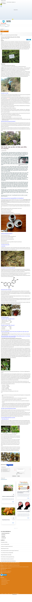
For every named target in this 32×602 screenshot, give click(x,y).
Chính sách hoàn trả (3, 584)
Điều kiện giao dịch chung (4, 581)
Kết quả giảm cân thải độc (4, 542)
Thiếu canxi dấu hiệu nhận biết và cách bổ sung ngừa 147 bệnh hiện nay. (8, 492)
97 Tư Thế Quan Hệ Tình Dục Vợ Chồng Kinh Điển (8, 511)
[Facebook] (27, 39)
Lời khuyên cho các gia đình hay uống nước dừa (7, 546)
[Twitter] (28, 39)
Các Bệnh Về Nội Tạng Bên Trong (5, 533)
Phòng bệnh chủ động (3, 0)
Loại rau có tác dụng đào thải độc (5, 544)
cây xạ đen (8, 98)
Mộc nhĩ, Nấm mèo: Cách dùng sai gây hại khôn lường (23, 494)
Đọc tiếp (28, 499)
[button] (13, 19)
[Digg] (30, 39)
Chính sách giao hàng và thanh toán (5, 580)
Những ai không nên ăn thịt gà (4, 548)
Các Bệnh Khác (3, 536)
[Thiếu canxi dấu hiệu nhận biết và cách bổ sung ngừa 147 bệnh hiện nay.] (8, 485)
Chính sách (2, 577)
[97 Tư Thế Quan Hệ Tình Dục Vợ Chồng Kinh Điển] (8, 505)
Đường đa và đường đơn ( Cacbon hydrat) (22, 482)
